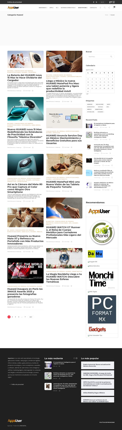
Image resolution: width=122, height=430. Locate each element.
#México (89, 109)
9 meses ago (18, 251)
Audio (12, 230)
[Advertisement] (61, 31)
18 (92, 85)
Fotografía (26, 125)
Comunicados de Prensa (23, 70)
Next (31, 317)
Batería (10, 70)
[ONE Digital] (92, 291)
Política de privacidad (14, 2)
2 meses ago (18, 90)
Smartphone (82, 7)
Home (106, 15)
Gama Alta (21, 180)
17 (88, 85)
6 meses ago (57, 241)
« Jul (87, 94)
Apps (51, 7)
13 (100, 82)
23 (112, 85)
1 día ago (96, 127)
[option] (61, 376)
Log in (102, 2)
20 (100, 85)
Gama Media (36, 125)
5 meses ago (18, 201)
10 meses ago (19, 307)
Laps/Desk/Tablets (74, 76)
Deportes (50, 223)
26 (96, 88)
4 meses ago (18, 147)
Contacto (93, 7)
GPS (70, 223)
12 (96, 82)
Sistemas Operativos (68, 7)
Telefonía (32, 72)
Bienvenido (42, 7)
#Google (100, 106)
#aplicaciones (99, 104)
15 (108, 82)
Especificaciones (14, 72)
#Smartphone (98, 109)
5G (57, 7)
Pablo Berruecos (11, 90)
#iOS (107, 106)
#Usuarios (100, 111)
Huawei (24, 72)
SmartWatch (77, 271)
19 (96, 85)
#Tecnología (90, 111)
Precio (48, 78)
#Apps (108, 104)
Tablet (55, 78)
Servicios (56, 132)
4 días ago (96, 153)
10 (88, 82)
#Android (89, 104)
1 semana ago (97, 165)
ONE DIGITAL (23, 426)
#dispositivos (90, 106)
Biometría (50, 221)
